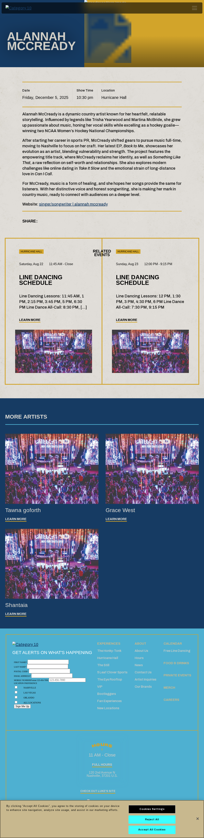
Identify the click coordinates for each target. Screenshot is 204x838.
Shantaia (16, 605)
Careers (171, 699)
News (139, 665)
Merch (169, 687)
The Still (103, 665)
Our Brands (143, 686)
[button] (79, 221)
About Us (141, 650)
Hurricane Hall (107, 658)
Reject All (152, 819)
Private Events (177, 675)
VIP (99, 686)
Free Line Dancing (177, 650)
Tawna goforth (23, 510)
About (140, 643)
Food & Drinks (176, 663)
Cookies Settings (152, 809)
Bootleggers (106, 693)
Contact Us (143, 672)
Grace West (120, 510)
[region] (102, 819)
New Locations (108, 708)
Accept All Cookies (152, 829)
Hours (139, 658)
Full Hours (102, 764)
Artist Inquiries (145, 679)
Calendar (173, 643)
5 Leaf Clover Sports (112, 672)
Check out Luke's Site (97, 791)
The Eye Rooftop (109, 679)
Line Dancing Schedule (40, 280)
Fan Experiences (109, 701)
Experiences (108, 643)
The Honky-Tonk (109, 650)
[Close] (197, 818)
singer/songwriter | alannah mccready (73, 204)
